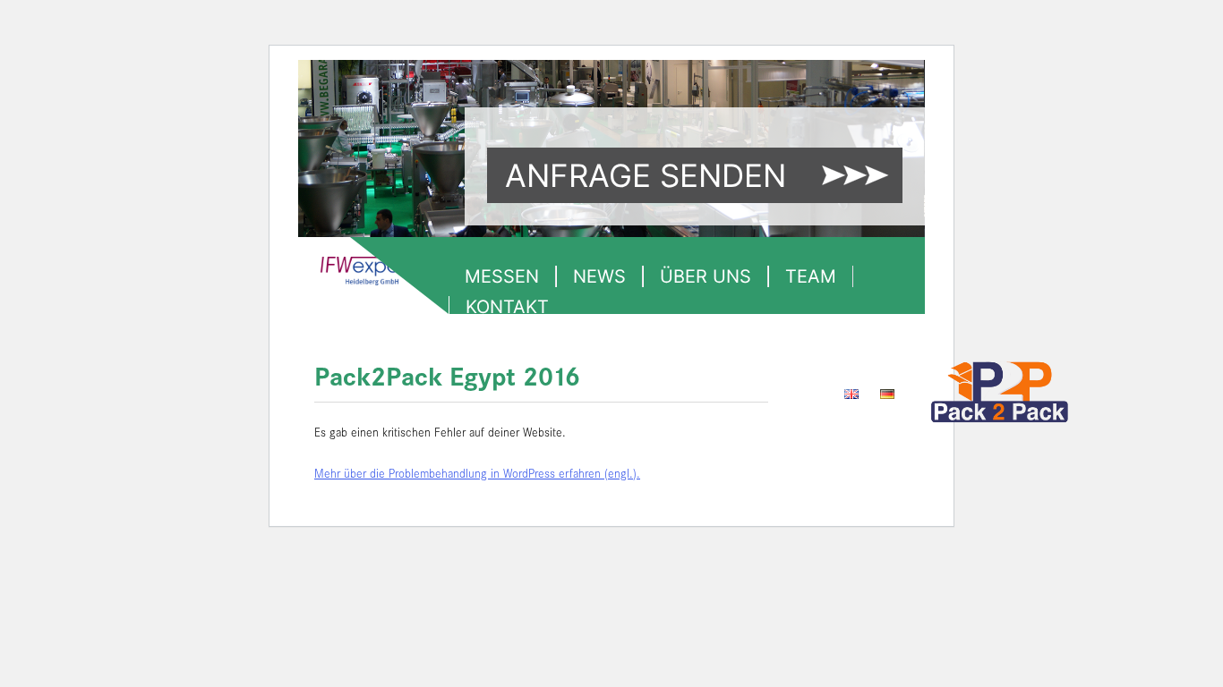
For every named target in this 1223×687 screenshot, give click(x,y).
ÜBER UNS (705, 276)
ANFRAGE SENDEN (645, 175)
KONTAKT (507, 307)
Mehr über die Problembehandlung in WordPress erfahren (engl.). (477, 475)
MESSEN (502, 276)
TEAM (810, 276)
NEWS (599, 276)
